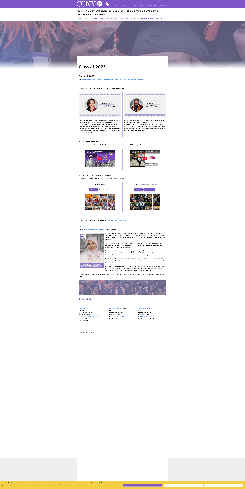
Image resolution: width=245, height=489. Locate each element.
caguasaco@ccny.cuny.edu (148, 316)
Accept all (223, 485)
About (115, 5)
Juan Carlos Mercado (115, 308)
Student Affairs (152, 5)
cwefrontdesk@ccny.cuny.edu (89, 316)
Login (167, 1)
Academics (123, 5)
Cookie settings (142, 485)
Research (141, 5)
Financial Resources (146, 18)
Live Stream (149, 190)
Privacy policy (5, 485)
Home (79, 18)
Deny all (183, 485)
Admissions (132, 5)
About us (11, 485)
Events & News (123, 18)
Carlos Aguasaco (143, 308)
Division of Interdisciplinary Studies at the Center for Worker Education (99, 58)
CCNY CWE (82, 308)
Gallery (93, 190)
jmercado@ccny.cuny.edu (118, 316)
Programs (94, 18)
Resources (134, 18)
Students (113, 18)
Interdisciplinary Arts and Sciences (93, 229)
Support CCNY (164, 5)
